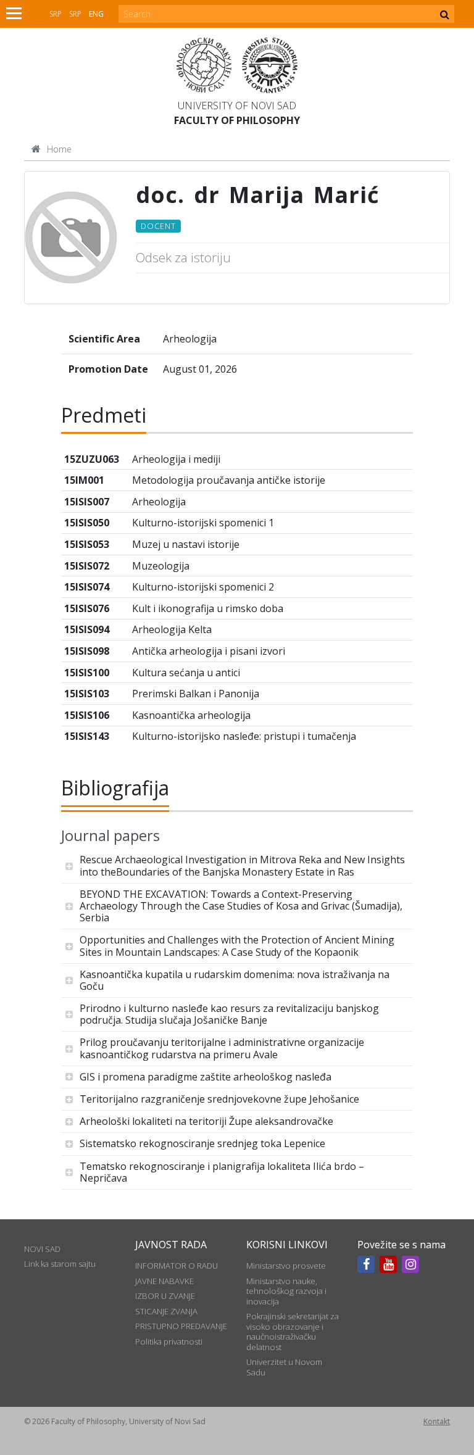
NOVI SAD (42, 1248)
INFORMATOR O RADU (176, 1265)
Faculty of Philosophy (237, 120)
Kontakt (436, 1421)
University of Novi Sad (237, 105)
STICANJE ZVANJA (166, 1311)
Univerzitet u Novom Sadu (284, 1366)
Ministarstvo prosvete (286, 1265)
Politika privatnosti (168, 1341)
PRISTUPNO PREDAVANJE (181, 1326)
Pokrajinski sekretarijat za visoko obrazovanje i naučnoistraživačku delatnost (292, 1331)
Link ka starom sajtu (60, 1263)
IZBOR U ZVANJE (165, 1295)
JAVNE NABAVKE (164, 1281)
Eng (96, 14)
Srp (55, 14)
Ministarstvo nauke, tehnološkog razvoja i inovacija (286, 1291)
